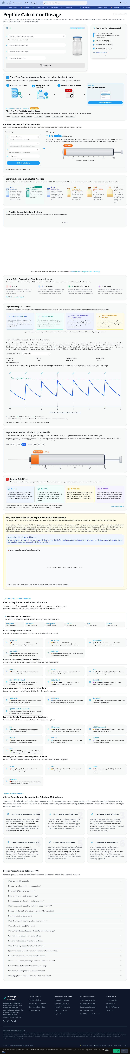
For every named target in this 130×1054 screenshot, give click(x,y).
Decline (124, 1051)
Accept (116, 1051)
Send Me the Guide (65, 540)
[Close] (93, 503)
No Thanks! (65, 546)
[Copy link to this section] (70, 507)
